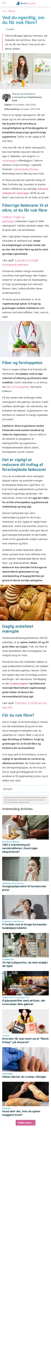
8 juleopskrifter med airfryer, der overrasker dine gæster (23, 1002)
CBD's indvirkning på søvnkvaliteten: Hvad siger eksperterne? (20, 848)
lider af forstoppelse (18, 386)
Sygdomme (7, 1074)
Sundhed (6, 1108)
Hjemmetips (8, 960)
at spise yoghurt (19, 683)
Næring (11, 11)
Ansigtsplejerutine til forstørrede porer (24, 888)
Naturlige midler (10, 842)
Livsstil (6, 1036)
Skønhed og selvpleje (13, 883)
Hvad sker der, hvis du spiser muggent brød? (21, 1113)
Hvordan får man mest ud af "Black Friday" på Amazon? (25, 1040)
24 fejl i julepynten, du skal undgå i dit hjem (25, 964)
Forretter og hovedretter (15, 998)
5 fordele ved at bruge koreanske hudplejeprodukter (24, 926)
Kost (4, 11)
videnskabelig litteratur (25, 169)
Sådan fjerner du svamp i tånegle (24, 1076)
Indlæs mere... (25, 1122)
